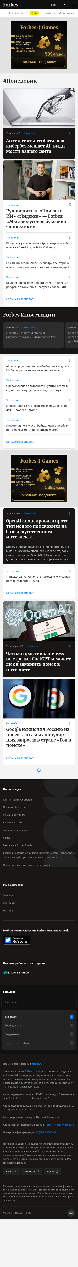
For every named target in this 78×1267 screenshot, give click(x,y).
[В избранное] (70, 133)
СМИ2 (9, 1171)
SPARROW (29, 1171)
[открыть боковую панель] (64, 5)
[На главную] (10, 4)
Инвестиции (28, 327)
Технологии (30, 133)
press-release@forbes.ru (60, 1124)
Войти (54, 4)
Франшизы (66, 13)
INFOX (50, 1171)
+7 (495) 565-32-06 (46, 1132)
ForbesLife (11, 723)
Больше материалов (19, 299)
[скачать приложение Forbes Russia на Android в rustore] (16, 940)
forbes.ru (37, 1063)
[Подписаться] (71, 1002)
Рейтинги (49, 13)
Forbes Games (23, 13)
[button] (73, 5)
